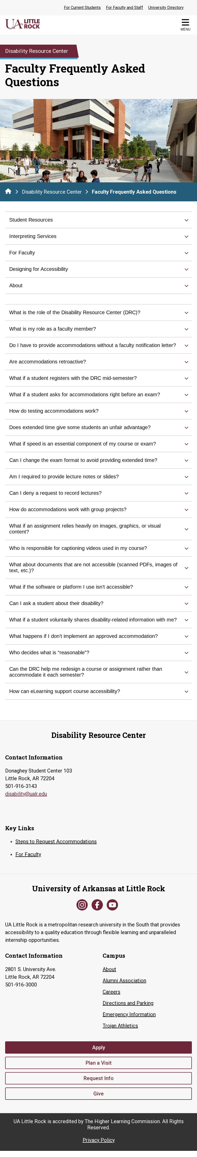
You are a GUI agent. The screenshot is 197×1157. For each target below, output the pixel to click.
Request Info (99, 1078)
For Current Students (82, 7)
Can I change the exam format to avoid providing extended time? (83, 460)
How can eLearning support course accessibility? (64, 691)
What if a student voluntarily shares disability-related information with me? (93, 619)
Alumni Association (124, 980)
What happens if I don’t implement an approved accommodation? (83, 636)
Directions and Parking (128, 1003)
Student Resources (31, 220)
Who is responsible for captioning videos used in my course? (78, 548)
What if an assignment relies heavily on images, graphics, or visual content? (85, 529)
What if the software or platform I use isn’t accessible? (71, 587)
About (16, 285)
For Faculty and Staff (124, 7)
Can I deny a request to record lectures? (55, 493)
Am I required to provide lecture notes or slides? (64, 476)
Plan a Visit (99, 1063)
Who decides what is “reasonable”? (49, 652)
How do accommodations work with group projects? (67, 509)
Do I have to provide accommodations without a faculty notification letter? (92, 345)
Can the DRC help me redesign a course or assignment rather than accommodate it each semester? (85, 672)
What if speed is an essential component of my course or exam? (82, 444)
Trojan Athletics (120, 1026)
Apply (98, 1047)
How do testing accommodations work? (53, 411)
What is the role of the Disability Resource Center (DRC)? (74, 312)
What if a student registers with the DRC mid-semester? (73, 378)
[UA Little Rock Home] (8, 191)
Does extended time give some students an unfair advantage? (80, 427)
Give (98, 1094)
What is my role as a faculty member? (52, 329)
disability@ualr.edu (26, 794)
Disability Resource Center (52, 192)
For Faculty (22, 252)
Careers (111, 992)
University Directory (166, 7)
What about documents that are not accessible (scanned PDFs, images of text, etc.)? (93, 567)
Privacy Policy (99, 1140)
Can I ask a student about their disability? (56, 603)
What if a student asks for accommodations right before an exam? (84, 394)
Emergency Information (129, 1014)
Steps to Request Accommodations (56, 841)
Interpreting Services (32, 236)
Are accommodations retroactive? (47, 361)
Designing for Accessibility (38, 269)
